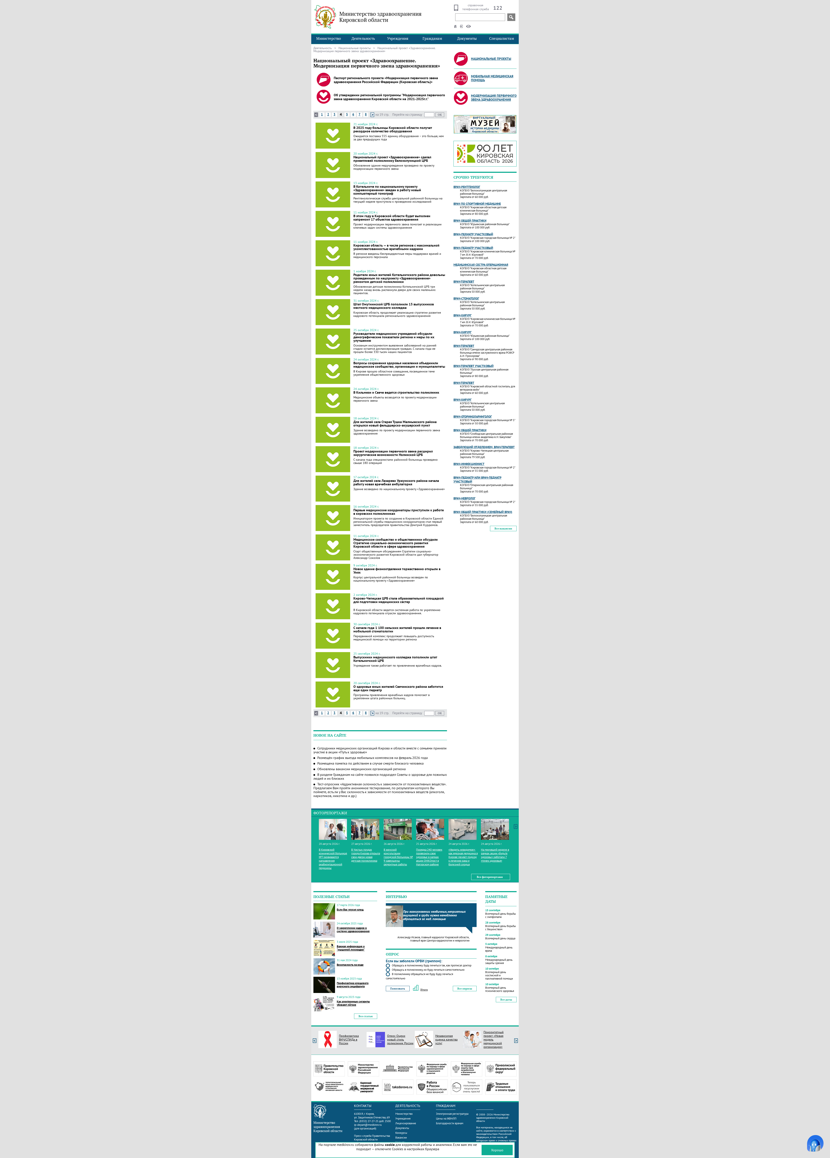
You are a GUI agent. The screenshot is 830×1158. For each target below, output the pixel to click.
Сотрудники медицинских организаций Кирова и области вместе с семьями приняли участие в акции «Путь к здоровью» (380, 750)
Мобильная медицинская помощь (492, 78)
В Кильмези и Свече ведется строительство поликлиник (396, 392)
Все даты (506, 999)
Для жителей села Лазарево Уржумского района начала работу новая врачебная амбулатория (396, 482)
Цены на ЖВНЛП (446, 1118)
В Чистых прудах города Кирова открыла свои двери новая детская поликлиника (365, 855)
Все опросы (464, 988)
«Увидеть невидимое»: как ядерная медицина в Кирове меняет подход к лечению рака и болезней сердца (463, 857)
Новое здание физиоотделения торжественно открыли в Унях (397, 570)
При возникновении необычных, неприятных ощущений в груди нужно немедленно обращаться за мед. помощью (434, 915)
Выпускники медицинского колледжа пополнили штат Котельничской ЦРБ (395, 659)
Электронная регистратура (452, 1114)
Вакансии (401, 1137)
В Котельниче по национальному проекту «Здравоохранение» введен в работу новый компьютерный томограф (387, 190)
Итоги (424, 989)
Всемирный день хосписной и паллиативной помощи (499, 975)
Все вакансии (503, 528)
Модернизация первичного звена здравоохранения (494, 98)
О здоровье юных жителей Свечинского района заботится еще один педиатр (398, 688)
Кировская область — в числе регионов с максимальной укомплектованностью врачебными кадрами (396, 247)
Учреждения (397, 38)
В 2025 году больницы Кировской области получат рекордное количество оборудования (392, 129)
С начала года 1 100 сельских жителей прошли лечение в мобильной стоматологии (397, 629)
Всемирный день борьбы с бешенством (500, 927)
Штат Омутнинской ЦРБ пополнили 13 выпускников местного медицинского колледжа (393, 306)
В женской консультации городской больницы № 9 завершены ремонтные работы (398, 857)
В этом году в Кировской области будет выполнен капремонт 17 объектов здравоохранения (391, 217)
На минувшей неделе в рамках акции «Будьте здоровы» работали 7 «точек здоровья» (495, 855)
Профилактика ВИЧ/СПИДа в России (349, 1039)
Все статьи (366, 1016)
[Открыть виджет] (815, 1143)
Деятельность (363, 38)
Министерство (328, 38)
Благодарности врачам (449, 1123)
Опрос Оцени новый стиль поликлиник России (400, 1039)
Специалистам (501, 38)
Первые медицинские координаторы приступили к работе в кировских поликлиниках (398, 512)
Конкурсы (401, 1133)
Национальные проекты (354, 48)
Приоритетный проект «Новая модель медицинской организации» (494, 1039)
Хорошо (497, 1150)
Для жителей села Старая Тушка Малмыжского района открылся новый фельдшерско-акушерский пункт (395, 423)
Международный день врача (498, 949)
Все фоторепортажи (490, 877)
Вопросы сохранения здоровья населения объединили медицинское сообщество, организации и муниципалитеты (399, 365)
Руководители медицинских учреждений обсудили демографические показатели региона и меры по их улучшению (393, 337)
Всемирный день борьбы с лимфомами (500, 915)
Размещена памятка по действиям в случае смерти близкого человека (370, 763)
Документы (467, 38)
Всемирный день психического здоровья (499, 989)
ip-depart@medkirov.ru (368, 1125)
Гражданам (432, 38)
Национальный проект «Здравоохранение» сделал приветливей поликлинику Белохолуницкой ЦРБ (392, 159)
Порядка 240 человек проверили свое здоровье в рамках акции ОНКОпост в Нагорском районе (429, 857)
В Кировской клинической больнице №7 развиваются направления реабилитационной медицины (333, 859)
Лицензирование (405, 1123)
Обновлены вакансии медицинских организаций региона (361, 769)
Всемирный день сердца (500, 938)
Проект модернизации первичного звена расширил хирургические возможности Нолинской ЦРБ (393, 453)
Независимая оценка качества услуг (446, 1039)
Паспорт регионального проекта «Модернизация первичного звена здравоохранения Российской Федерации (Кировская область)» (386, 80)
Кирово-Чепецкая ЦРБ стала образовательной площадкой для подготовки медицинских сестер (398, 600)
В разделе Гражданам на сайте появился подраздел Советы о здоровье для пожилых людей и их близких (380, 776)
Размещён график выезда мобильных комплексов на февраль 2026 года (372, 757)
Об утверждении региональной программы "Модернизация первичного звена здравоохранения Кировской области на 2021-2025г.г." (389, 97)
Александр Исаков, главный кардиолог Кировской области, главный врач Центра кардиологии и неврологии (433, 938)
